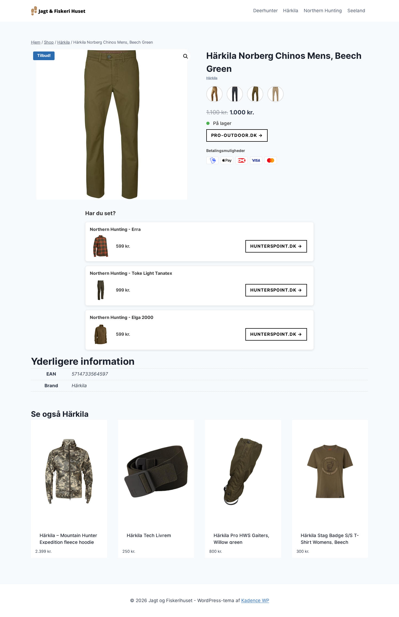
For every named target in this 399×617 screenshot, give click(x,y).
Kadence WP (255, 600)
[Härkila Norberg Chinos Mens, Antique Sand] (214, 94)
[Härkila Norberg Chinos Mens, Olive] (255, 94)
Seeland (356, 10)
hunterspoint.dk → (276, 246)
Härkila (290, 10)
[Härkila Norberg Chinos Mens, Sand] (275, 94)
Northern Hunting (323, 10)
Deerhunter (265, 10)
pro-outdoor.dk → (237, 135)
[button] (186, 56)
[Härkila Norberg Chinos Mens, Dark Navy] (235, 94)
